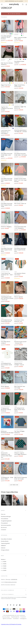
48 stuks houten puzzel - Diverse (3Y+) (20, 342)
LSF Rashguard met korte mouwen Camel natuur (6, 365)
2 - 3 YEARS (3, 563)
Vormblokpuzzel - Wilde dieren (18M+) (7, 478)
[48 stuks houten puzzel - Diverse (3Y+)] (20, 332)
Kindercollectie (4, 541)
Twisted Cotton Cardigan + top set (19, 364)
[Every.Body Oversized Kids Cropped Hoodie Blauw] (7, 239)
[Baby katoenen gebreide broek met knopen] (20, 468)
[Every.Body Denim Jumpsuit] (7, 332)
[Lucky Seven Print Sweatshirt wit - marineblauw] (7, 120)
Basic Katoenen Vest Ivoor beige (19, 387)
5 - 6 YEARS (3, 570)
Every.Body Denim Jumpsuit (5, 342)
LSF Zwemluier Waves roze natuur (19, 274)
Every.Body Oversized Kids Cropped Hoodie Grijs (19, 250)
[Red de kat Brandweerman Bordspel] (7, 422)
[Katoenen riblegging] (7, 217)
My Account (4, 527)
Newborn (3, 559)
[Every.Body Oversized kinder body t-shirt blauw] (7, 144)
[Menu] (2, 4)
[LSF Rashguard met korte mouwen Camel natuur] (7, 354)
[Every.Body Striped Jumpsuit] (20, 51)
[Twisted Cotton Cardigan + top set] (20, 354)
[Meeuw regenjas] (20, 287)
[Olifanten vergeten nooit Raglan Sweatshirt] (20, 443)
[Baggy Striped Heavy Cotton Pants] (20, 75)
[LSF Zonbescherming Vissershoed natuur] (7, 310)
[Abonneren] (26, 594)
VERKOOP (3, 545)
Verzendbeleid (4, 518)
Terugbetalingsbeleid (6, 521)
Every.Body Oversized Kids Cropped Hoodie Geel (6, 180)
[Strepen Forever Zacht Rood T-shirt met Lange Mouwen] (20, 169)
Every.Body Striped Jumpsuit (19, 62)
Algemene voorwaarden (7, 618)
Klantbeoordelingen (6, 516)
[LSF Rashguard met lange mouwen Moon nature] (20, 398)
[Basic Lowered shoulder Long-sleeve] (20, 26)
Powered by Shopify (6, 616)
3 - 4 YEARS (3, 566)
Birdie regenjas (5, 386)
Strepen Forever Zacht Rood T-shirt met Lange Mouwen (20, 180)
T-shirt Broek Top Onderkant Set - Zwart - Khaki (7, 275)
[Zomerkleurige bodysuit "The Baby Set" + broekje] (20, 120)
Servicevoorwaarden (6, 525)
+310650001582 (14, 579)
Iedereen (3, 548)
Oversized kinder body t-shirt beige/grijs (20, 227)
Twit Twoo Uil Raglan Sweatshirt (19, 432)
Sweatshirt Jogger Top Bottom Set (20, 107)
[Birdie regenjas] (7, 377)
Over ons (3, 514)
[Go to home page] (14, 4)
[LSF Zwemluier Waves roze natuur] (20, 264)
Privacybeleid (4, 523)
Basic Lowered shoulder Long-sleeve (20, 38)
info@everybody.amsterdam (10, 582)
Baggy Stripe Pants (6, 85)
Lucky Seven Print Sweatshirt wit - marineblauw (5, 132)
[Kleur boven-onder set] (20, 194)
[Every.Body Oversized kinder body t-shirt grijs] (20, 144)
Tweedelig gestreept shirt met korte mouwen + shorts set (7, 298)
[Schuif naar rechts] (26, 1)
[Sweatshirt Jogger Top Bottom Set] (20, 97)
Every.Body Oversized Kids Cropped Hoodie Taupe (6, 205)
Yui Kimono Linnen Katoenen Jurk (19, 320)
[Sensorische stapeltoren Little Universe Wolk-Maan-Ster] (7, 443)
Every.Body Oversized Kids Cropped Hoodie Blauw (6, 250)
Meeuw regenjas (18, 297)
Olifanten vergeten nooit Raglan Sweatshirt (20, 453)
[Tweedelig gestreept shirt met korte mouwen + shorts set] (7, 287)
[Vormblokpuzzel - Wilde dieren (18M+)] (7, 468)
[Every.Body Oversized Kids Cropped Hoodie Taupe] (7, 194)
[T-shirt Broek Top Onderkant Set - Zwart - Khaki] (7, 264)
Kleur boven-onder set (20, 203)
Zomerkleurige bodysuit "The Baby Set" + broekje (20, 130)
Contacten (3, 529)
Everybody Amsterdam (10, 615)
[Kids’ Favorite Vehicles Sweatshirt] (7, 51)
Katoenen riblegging (6, 226)
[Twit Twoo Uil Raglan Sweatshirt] (20, 422)
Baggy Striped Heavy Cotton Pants (19, 85)
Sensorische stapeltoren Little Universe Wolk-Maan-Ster (6, 455)
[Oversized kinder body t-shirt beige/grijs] (20, 217)
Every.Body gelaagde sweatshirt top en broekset (6, 37)
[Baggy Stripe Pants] (7, 75)
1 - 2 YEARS (3, 561)
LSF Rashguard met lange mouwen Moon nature (19, 409)
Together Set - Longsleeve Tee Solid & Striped (7, 108)
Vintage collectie (5, 550)
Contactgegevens (23, 618)
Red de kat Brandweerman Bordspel (7, 432)
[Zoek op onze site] (22, 4)
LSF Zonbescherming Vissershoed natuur (6, 320)
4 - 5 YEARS (3, 568)
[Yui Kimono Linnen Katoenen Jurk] (20, 310)
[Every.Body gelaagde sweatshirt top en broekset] (7, 26)
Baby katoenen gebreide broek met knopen (20, 478)
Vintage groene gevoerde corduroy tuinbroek (6, 409)
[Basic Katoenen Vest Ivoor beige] (20, 377)
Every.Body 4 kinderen (6, 539)
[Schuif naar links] (2, 1)
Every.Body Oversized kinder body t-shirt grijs (20, 154)
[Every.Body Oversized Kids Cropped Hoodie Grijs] (20, 239)
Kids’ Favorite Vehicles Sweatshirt (7, 63)
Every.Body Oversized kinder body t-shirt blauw (6, 155)
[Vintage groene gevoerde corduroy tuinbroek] (7, 398)
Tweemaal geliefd (5, 543)
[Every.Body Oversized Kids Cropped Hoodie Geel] (7, 169)
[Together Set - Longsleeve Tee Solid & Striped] (7, 97)
